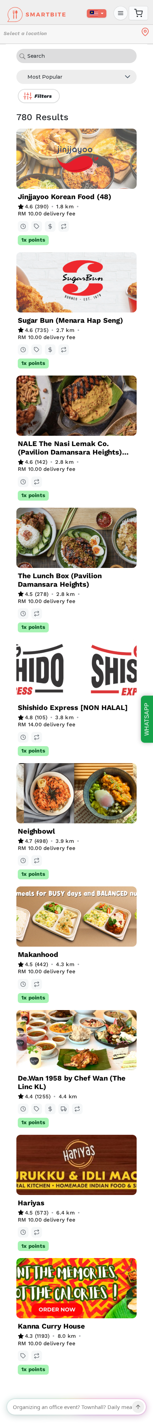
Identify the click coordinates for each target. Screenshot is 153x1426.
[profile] (121, 13)
